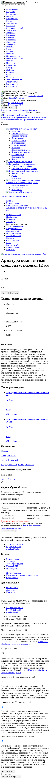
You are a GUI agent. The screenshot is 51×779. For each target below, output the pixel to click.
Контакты (32, 110)
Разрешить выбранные (11, 777)
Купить (5, 293)
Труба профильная (18, 117)
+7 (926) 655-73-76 (9, 464)
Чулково (10, 77)
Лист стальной (33, 117)
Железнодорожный (14, 28)
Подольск (10, 63)
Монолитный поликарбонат (24, 168)
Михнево (10, 49)
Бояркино (10, 12)
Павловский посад (14, 58)
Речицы (9, 68)
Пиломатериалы (30, 171)
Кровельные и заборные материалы (22, 182)
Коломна (10, 37)
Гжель (9, 21)
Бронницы (11, 14)
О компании (7, 110)
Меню (4, 107)
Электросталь (12, 82)
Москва (9, 51)
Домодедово (11, 23)
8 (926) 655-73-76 (15, 105)
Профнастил (28, 120)
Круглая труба (18, 157)
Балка (14, 159)
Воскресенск (12, 19)
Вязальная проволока (21, 150)
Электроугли (12, 84)
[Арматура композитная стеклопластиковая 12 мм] (24, 254)
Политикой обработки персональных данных (24, 643)
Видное (9, 16)
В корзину (14, 293)
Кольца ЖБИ (26, 161)
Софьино (10, 70)
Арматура (5, 117)
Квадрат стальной (19, 136)
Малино (9, 47)
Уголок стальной (19, 145)
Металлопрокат (29, 129)
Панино (9, 61)
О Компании (12, 587)
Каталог (12, 107)
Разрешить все (8, 772)
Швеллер (16, 147)
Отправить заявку (9, 531)
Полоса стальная (19, 140)
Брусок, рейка (18, 173)
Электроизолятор (14, 79)
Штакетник (39, 120)
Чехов (9, 75)
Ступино (10, 72)
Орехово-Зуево (13, 56)
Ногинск (10, 54)
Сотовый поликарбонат (22, 166)
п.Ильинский (12, 86)
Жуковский (11, 30)
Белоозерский (12, 9)
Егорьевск (10, 26)
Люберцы (10, 44)
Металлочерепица (14, 120)
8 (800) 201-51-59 (16, 98)
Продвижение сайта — (7, 596)
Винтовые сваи (18, 143)
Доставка (24, 110)
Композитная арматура (22, 152)
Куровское (11, 40)
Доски (14, 175)
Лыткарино (11, 42)
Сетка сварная (18, 154)
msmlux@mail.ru (36, 95)
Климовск (10, 35)
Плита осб (16, 178)
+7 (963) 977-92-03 (26, 464)
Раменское (11, 65)
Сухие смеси (26, 192)
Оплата (16, 110)
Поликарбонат (28, 164)
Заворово (10, 33)
